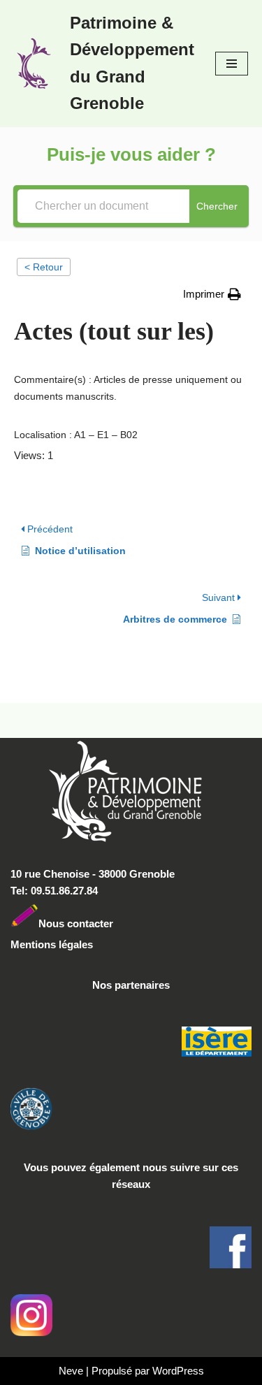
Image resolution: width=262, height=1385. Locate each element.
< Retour (43, 267)
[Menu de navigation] (231, 63)
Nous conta (66, 923)
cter (103, 923)
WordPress (178, 1371)
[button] (212, 294)
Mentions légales (51, 944)
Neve (71, 1371)
